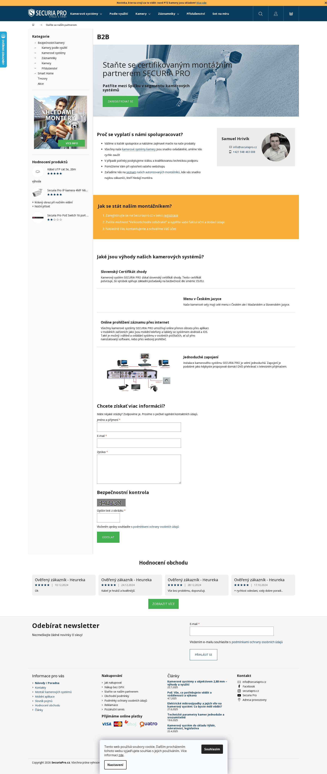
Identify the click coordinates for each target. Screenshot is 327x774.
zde (121, 755)
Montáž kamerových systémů (53, 692)
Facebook (249, 686)
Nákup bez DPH (114, 687)
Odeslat (108, 537)
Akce (41, 83)
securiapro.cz (251, 691)
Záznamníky (49, 58)
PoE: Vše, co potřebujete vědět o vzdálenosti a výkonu (189, 694)
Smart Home (46, 73)
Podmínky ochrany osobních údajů (125, 700)
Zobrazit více (163, 604)
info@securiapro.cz (245, 147)
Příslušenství (49, 68)
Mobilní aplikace (45, 696)
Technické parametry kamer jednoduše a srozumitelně (195, 716)
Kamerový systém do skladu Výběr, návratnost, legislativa (191, 727)
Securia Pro (250, 695)
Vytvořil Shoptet (285, 762)
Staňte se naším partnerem (121, 691)
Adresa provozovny (254, 700)
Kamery (46, 63)
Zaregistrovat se (120, 101)
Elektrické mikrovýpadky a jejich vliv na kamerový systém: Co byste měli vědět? (194, 705)
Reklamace (111, 705)
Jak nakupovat (113, 682)
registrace (171, 215)
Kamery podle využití (54, 47)
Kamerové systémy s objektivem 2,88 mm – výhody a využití (197, 683)
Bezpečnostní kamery (51, 43)
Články (39, 710)
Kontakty (40, 687)
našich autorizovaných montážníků (153, 172)
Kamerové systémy (53, 53)
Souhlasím (212, 749)
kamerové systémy (134, 149)
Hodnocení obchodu (163, 562)
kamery (151, 149)
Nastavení (115, 765)
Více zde (201, 2)
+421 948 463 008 (244, 152)
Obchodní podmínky (116, 696)
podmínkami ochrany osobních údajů (156, 526)
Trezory (42, 78)
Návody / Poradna (47, 683)
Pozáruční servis (114, 709)
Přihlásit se (203, 654)
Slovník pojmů (43, 701)
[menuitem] (86, 13)
